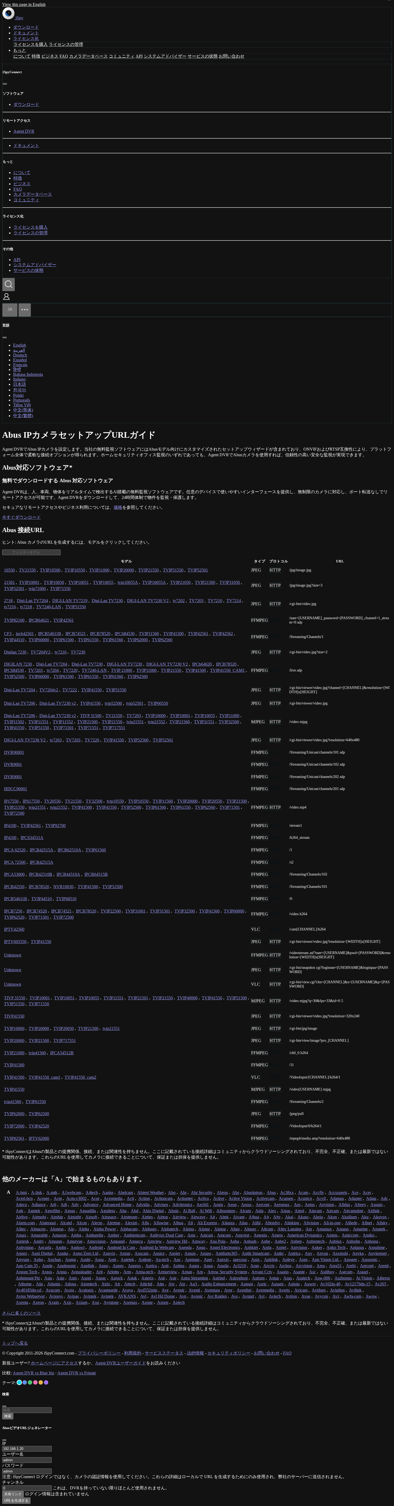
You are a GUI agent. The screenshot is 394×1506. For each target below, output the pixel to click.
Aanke (107, 1192)
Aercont (262, 1204)
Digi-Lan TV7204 (32, 600)
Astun (274, 1278)
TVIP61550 (88, 639)
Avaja (69, 1290)
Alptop (220, 1229)
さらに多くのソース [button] (21, 1313)
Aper (208, 1259)
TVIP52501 (198, 570)
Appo (103, 1265)
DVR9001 (13, 764)
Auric (262, 1284)
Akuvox (380, 1217)
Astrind (218, 1278)
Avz (335, 1296)
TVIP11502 (14, 721)
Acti (130, 1198)
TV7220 (70, 670)
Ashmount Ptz (28, 1278)
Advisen (161, 1204)
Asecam (345, 1272)
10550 (9, 570)
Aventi (194, 1290)
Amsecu (136, 1241)
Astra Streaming (194, 1278)
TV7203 (196, 600)
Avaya (127, 1290)
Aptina (178, 1265)
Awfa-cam (352, 1296)
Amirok (22, 1241)
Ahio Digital (153, 1210)
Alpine (204, 1229)
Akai (289, 1217)
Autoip (294, 1284)
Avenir (178, 1290)
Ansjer (174, 1253)
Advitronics (182, 1204)
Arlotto (113, 1272)
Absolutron (252, 1192)
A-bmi (21, 1192)
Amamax (324, 1229)
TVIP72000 (14, 1126)
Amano (342, 1229)
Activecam (265, 1198)
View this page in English (24, 4)
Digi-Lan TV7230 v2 (57, 703)
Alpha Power (104, 1229)
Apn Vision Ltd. (325, 1259)
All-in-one (332, 1223)
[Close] (4, 1440)
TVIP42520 (39, 1126)
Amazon (59, 1235)
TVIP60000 (39, 639)
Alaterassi (47, 1223)
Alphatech (169, 1229)
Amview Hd (176, 1241)
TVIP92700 (55, 825)
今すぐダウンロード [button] (21, 517)
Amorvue (74, 1241)
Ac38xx (287, 1192)
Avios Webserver (30, 1296)
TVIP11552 (63, 721)
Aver (228, 1290)
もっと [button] (19, 50)
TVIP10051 (78, 582)
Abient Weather (150, 1192)
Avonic (197, 1296)
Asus (287, 1278)
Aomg (70, 1259)
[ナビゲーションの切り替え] (24, 310)
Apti (165, 1265)
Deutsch (20, 355)
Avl (143, 1296)
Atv (171, 1284)
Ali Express (207, 1223)
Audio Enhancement (218, 1284)
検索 (7, 1416)
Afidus (344, 1204)
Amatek (378, 1229)
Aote (112, 1259)
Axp (95, 1302)
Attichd (146, 1284)
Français (20, 364)
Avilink (355, 1290)
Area (321, 1265)
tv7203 (56, 740)
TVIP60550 (158, 703)
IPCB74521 (75, 633)
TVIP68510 (66, 898)
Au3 (193, 1284)
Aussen (277, 1284)
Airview (179, 1217)
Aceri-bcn (24, 1198)
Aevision (326, 1204)
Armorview (167, 1272)
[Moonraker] (25, 1382)
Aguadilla (87, 1210)
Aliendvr (272, 1223)
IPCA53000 (14, 874)
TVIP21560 (179, 721)
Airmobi (39, 1217)
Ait (212, 1217)
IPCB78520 (100, 633)
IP (4, 1443)
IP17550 (11, 801)
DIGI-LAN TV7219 (69, 600)
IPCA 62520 (14, 850)
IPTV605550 (15, 941)
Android (96, 1247)
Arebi (351, 1265)
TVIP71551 (88, 727)
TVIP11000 (99, 570)
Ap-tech (162, 1259)
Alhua (178, 1223)
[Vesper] (46, 1382)
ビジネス (49, 56)
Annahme (376, 1247)
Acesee (43, 1198)
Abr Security (202, 1192)
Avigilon (337, 1290)
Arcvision (304, 1265)
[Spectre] (19, 1382)
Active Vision (240, 1198)
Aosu (99, 1259)
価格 (118, 507)
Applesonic (66, 1265)
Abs (235, 1192)
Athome (25, 1284)
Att (117, 1284)
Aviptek (89, 1296)
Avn (182, 1296)
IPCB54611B (49, 633)
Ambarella (94, 1235)
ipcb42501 (25, 633)
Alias (243, 1223)
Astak (132, 1278)
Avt (261, 1296)
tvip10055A (128, 582)
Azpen (162, 1302)
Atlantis (53, 1284)
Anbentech (315, 1241)
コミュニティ (122, 56)
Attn (160, 1284)
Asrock (116, 1278)
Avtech (275, 1296)
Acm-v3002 (76, 1198)
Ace (354, 1192)
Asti (161, 1278)
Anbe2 (280, 1241)
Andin (60, 1247)
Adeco (21, 1204)
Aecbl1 (202, 1204)
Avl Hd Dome (163, 1296)
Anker (316, 1247)
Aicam (245, 1210)
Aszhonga (343, 1278)
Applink (87, 1265)
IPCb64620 (202, 664)
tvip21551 (135, 721)
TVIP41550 (91, 690)
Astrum (258, 1278)
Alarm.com (25, 1223)
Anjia (267, 1247)
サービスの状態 (203, 56)
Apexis (223, 1259)
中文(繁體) (23, 415)
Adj (53, 1204)
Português (21, 400)
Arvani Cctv (261, 1272)
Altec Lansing (289, 1229)
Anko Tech (335, 1247)
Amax (21, 1235)
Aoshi (85, 1259)
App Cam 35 (27, 1265)
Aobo (38, 1259)
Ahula (173, 1210)
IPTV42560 (14, 929)
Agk (19, 1210)
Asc (312, 1272)
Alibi (256, 1223)
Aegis (218, 1204)
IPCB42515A (41, 850)
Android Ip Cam (121, 1247)
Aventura (212, 1290)
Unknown (12, 955)
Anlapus (357, 1247)
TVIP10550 (75, 570)
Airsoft (91, 1217)
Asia (48, 1278)
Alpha (84, 1229)
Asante (299, 1272)
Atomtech (88, 1284)
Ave (165, 1290)
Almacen (38, 1229)
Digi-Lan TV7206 (19, 703)
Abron (222, 1192)
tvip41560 (37, 1053)
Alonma (57, 1229)
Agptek (34, 1210)
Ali (190, 1223)
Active (218, 1198)
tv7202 (179, 600)
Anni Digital (42, 1253)
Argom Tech (26, 1272)
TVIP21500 (205, 582)
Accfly (318, 1192)
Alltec (21, 1229)
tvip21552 (156, 721)
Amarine (360, 1229)
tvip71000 (37, 588)
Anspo (205, 1253)
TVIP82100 (14, 620)
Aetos (310, 1204)
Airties (147, 1217)
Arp (199, 1272)
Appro (118, 1265)
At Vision (364, 1278)
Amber (113, 1235)
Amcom (224, 1235)
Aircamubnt (353, 1210)
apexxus (240, 1259)
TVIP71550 (60, 588)
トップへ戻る (15, 1343)
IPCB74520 (37, 911)
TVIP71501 (63, 727)
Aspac (100, 1278)
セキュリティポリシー (228, 1353)
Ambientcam (134, 1235)
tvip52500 (113, 703)
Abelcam (125, 1192)
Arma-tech (144, 1272)
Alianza (228, 1223)
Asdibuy (327, 1272)
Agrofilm (52, 1210)
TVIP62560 (162, 639)
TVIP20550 (212, 801)
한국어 (19, 390)
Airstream (129, 1217)
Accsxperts (337, 1192)
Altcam (267, 1229)
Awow (371, 1296)
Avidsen (319, 1290)
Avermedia (265, 1290)
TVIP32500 (229, 721)
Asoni (86, 1278)
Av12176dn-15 (357, 1284)
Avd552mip (147, 1290)
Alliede (351, 1223)
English (19, 345)
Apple (47, 1265)
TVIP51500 (236, 998)
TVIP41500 (173, 633)
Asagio (283, 1272)
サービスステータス (164, 1353)
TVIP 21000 (121, 670)
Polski (18, 395)
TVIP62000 (137, 639)
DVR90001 (14, 752)
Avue (305, 1296)
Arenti (383, 1265)
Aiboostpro (225, 1210)
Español (20, 360)
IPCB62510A (69, 850)
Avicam (300, 1290)
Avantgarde (108, 1290)
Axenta (22, 1302)
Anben (296, 1241)
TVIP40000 (187, 998)
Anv (308, 1253)
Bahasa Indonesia (28, 374)
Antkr (279, 1253)
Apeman (192, 1259)
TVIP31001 (135, 911)
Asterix (147, 1278)
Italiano (19, 379)
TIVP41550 (14, 1016)
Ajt (266, 1217)
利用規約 (132, 1353)
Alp (71, 1229)
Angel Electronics (225, 1247)
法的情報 (195, 1353)
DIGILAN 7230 (18, 664)
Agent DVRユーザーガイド (120, 1363)
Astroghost (238, 1278)
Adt (64, 1204)
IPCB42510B (40, 874)
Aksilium (349, 1217)
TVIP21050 (180, 582)
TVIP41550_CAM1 (227, 670)
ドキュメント (26, 33)
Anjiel (281, 1247)
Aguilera (107, 1210)
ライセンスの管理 (66, 44)
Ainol (299, 1210)
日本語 (19, 384)
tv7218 (26, 606)
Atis (39, 1284)
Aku (365, 1217)
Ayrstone (111, 1302)
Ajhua (254, 1217)
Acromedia (113, 1198)
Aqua (208, 1265)
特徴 (36, 56)
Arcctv (269, 1265)
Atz (182, 1284)
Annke (62, 1253)
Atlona (70, 1284)
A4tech (92, 1192)
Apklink (271, 1259)
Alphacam (128, 1229)
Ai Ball (189, 1210)
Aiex (272, 1210)
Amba (76, 1235)
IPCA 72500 (14, 862)
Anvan (322, 1253)
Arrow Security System (227, 1272)
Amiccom (350, 1235)
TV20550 (52, 801)
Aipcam (315, 1210)
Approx (134, 1265)
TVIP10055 (103, 582)
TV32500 (94, 801)
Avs (234, 1296)
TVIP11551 (38, 721)
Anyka (358, 1253)
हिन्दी (17, 369)
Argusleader (81, 1272)
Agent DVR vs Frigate (76, 1373)
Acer (367, 1192)
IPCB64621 (39, 620)
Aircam (332, 1210)
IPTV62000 (39, 1138)
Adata (371, 1198)
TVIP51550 (173, 570)
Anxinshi (340, 1253)
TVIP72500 (14, 813)
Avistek (107, 1296)
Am (309, 1229)
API (139, 56)
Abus (271, 1192)
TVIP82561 (14, 1138)
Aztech (179, 1302)
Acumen (286, 1198)
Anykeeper (377, 1253)
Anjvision (299, 1247)
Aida (259, 1210)
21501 (9, 582)
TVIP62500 (39, 1113)
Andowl (77, 1247)
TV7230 (78, 652)
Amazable (39, 1235)
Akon (332, 1217)
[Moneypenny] (35, 1382)
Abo (172, 1192)
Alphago (149, 1229)
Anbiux (335, 1241)
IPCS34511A (32, 837)
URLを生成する (16, 1500)
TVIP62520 (14, 917)
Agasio (376, 1204)
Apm (303, 1259)
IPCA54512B (62, 1053)
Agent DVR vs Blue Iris (33, 1373)
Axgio (53, 1302)
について (22, 56)
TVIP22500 (111, 911)
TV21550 (27, 570)
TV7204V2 (40, 652)
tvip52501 (134, 703)
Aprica (151, 1265)
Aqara (194, 1265)
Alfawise (161, 1223)
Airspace (108, 1217)
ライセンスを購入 (30, 44)
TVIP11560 (149, 633)
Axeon (38, 1302)
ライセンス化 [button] (26, 38)
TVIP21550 (148, 570)
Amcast (206, 1235)
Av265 (380, 1284)
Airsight (74, 1217)
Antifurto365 (226, 1253)
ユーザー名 (13, 1454)
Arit (99, 1272)
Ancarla (44, 1247)
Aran (254, 1265)
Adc (384, 1198)
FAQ (64, 56)
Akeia (318, 1217)
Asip (60, 1278)
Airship (56, 1217)
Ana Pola (217, 1241)
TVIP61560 (113, 639)
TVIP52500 (14, 676)
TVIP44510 (14, 639)
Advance (90, 1204)
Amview (154, 1241)
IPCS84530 (125, 633)
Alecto (96, 1223)
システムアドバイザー (165, 56)
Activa (203, 1198)
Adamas (337, 1198)
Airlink (373, 1210)
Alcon (81, 1223)
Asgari (362, 1272)
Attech (129, 1284)
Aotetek (127, 1259)
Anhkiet (251, 1247)
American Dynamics (304, 1235)
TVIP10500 (50, 570)
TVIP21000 (14, 1053)
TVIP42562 (223, 633)
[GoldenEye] (41, 1382)
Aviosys (56, 1296)
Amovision (96, 1241)
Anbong (371, 1241)
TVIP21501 (138, 998)
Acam (303, 1192)
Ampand (117, 1241)
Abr (183, 1192)
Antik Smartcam (255, 1253)
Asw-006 (322, 1278)
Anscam (141, 1253)
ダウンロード (26, 27)
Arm (127, 1272)
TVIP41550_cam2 (80, 1077)
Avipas (73, 1296)
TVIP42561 (63, 620)
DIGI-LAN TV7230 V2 (148, 600)
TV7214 (233, 600)
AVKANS (127, 1296)
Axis (67, 1302)
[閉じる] (5, 84)
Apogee (350, 1259)
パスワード (13, 1465)
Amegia (260, 1235)
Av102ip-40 (330, 1284)
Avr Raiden (217, 1296)
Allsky (382, 1223)
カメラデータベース (88, 56)
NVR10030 (63, 886)
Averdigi (244, 1290)
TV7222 (69, 690)
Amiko (368, 1235)
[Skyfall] (30, 1382)
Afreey (360, 1204)
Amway (198, 1241)
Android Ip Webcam (156, 1247)
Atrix (105, 1284)
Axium (81, 1302)
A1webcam (71, 1192)
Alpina (188, 1229)
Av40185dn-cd (28, 1290)
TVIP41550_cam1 (44, 1077)
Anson (190, 1253)
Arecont (367, 1265)
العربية (19, 350)
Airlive (22, 1217)
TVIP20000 (124, 570)
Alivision (311, 1223)
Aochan (54, 1259)
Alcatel (66, 1223)
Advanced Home (117, 1204)
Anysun (22, 1259)
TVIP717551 (114, 727)
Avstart (248, 1296)
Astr (172, 1278)
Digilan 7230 (15, 652)
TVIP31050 (230, 582)
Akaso (303, 1217)
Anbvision (25, 1247)
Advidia (143, 1204)
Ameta (331, 1235)
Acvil (321, 1198)
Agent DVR (23, 131)
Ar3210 (239, 1265)
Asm (73, 1278)
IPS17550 (31, 801)
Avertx (284, 1290)
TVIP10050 (54, 582)
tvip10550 (115, 801)
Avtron (291, 1296)
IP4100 (10, 825)
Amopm (55, 1241)
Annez (21, 1253)
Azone (147, 1302)
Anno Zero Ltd (85, 1253)
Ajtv (277, 1217)
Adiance (38, 1204)
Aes (297, 1204)
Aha (123, 1210)
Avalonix (86, 1290)
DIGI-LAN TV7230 (124, 664)
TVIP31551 (204, 721)
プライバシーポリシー (99, 1353)
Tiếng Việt (22, 405)
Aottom (144, 1259)
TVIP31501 (160, 911)
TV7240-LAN (48, 606)
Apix (255, 1259)
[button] (6, 300)
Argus (61, 1272)
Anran (125, 1253)
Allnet (367, 1223)
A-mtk (51, 1192)
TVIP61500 (63, 639)
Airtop (162, 1217)
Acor (95, 1198)
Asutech (303, 1278)
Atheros (383, 1278)
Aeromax (281, 1204)
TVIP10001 (29, 582)
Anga (200, 1247)
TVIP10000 (155, 715)
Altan (235, 1229)
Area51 (335, 1265)
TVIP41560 (209, 911)
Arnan (186, 1272)
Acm (58, 1198)
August (246, 1284)
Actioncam (163, 1198)
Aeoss (246, 1204)
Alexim (131, 1223)
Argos (47, 1272)
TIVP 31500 (90, 715)
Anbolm (353, 1241)
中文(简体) (23, 410)
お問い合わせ (231, 56)
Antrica (294, 1253)
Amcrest (242, 1235)
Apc (177, 1259)
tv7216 (10, 606)
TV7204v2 (48, 690)
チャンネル (13, 1482)
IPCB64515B (96, 874)
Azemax (130, 1302)
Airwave (198, 1217)
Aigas (285, 1210)
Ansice (159, 1253)
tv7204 (53, 670)
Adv (75, 1204)
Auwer (310, 1284)
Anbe (265, 1241)
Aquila (223, 1265)
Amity (38, 1241)
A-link (36, 1192)
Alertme (113, 1223)
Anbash (250, 1241)
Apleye (288, 1259)
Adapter (355, 1198)
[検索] (8, 284)
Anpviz (109, 1253)
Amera (277, 1235)
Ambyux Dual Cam (166, 1235)
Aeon (232, 1204)
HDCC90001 (15, 789)
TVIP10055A (154, 582)
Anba (234, 1241)
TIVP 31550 (14, 998)
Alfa (145, 1223)
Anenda (185, 1247)
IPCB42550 (14, 886)
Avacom (53, 1290)
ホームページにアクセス (54, 1363)
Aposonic (369, 1259)
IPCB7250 (13, 911)
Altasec (250, 1229)
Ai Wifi (205, 1210)
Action (144, 1198)
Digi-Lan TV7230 (107, 600)
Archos (285, 1265)
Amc (191, 1235)
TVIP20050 (63, 1028)
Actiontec (185, 1198)
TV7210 (215, 600)
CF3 (8, 633)
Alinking (291, 1223)
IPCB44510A (68, 874)
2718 (8, 600)
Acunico (305, 1198)
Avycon (321, 1296)
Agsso (69, 1210)
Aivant (238, 1217)
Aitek (224, 1217)
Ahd (134, 1210)
